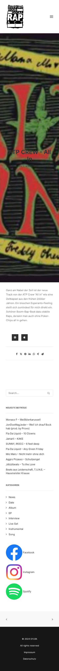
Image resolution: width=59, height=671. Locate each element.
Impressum (29, 652)
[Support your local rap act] (29, 16)
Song (30, 166)
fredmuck (44, 166)
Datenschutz (29, 658)
